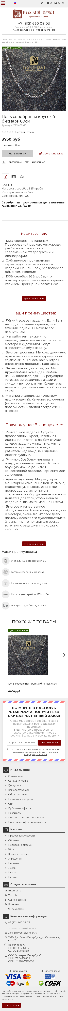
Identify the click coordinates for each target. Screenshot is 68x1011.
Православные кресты (21, 835)
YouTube (13, 895)
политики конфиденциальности (41, 753)
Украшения (15, 858)
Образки (13, 840)
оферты (41, 752)
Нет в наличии (17, 153)
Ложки (12, 867)
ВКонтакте (14, 890)
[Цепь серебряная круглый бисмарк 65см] (34, 655)
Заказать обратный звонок (22, 928)
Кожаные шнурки (18, 854)
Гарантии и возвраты (20, 799)
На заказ (13, 877)
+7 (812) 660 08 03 (34, 23)
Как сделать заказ (19, 789)
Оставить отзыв (24, 132)
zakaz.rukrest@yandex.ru (22, 932)
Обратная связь (17, 794)
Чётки (12, 849)
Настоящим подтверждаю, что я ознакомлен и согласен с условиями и (35, 752)
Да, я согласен (11, 1005)
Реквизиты (14, 812)
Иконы (12, 872)
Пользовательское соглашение (26, 817)
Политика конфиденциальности (27, 822)
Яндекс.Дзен (16, 909)
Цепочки (13, 863)
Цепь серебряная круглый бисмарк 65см (32, 683)
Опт (10, 803)
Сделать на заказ (53, 153)
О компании (15, 776)
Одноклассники (17, 899)
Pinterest (13, 904)
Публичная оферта (19, 808)
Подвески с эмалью (20, 844)
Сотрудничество (18, 780)
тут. (11, 999)
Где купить (14, 785)
